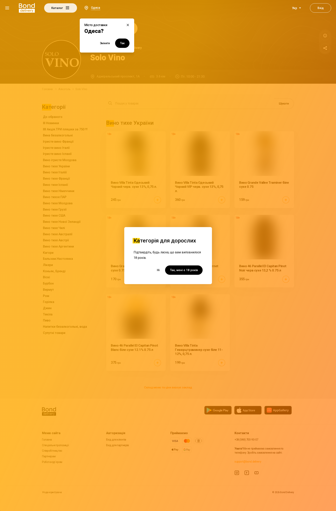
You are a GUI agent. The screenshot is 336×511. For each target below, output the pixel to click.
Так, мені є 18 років (184, 270)
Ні (158, 270)
